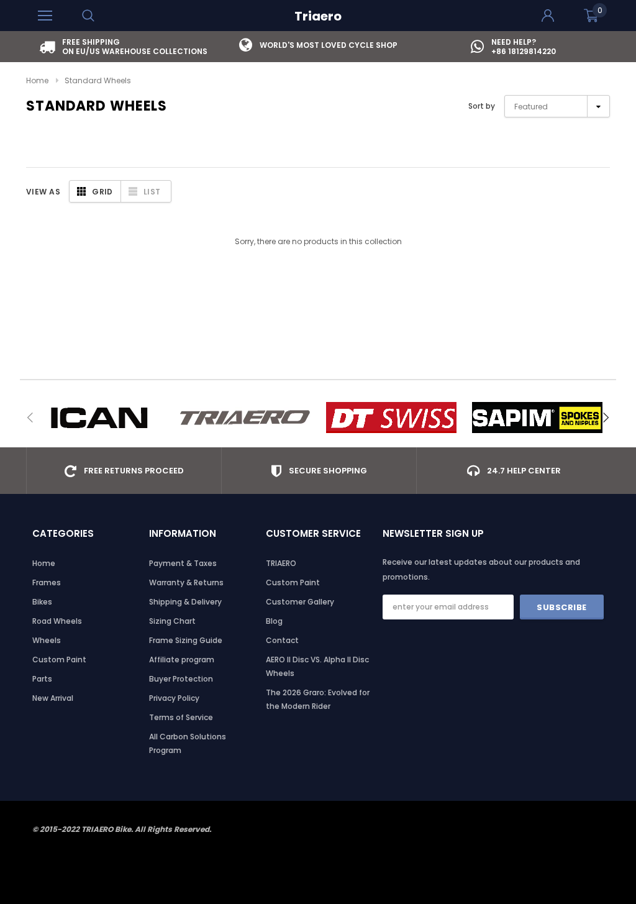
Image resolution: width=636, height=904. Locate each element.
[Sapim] (537, 417)
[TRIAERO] (245, 417)
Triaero (318, 16)
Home (37, 80)
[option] (123, 47)
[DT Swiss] (391, 417)
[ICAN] (99, 417)
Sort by (481, 106)
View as (43, 191)
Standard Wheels (98, 80)
